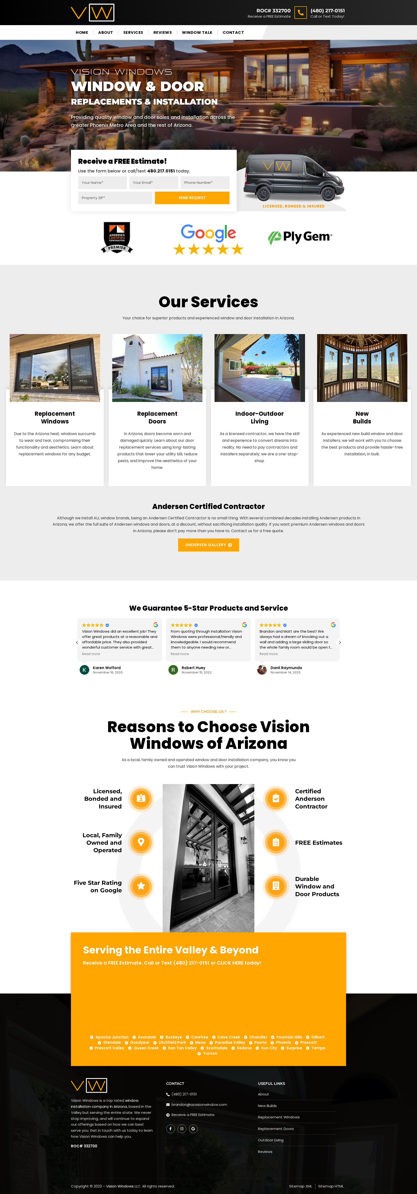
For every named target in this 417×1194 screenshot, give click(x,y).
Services (133, 32)
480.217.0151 (161, 171)
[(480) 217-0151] (300, 12)
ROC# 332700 (274, 11)
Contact (233, 32)
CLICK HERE (230, 962)
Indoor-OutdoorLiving (260, 417)
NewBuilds (362, 417)
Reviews (162, 32)
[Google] (193, 1128)
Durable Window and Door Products (317, 886)
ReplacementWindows (55, 417)
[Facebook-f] (170, 1128)
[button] (339, 642)
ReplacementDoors (157, 417)
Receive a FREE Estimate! (122, 161)
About (105, 32)
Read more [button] (91, 654)
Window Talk (197, 32)
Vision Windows (120, 1186)
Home (82, 32)
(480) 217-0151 (328, 11)
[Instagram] (182, 1128)
